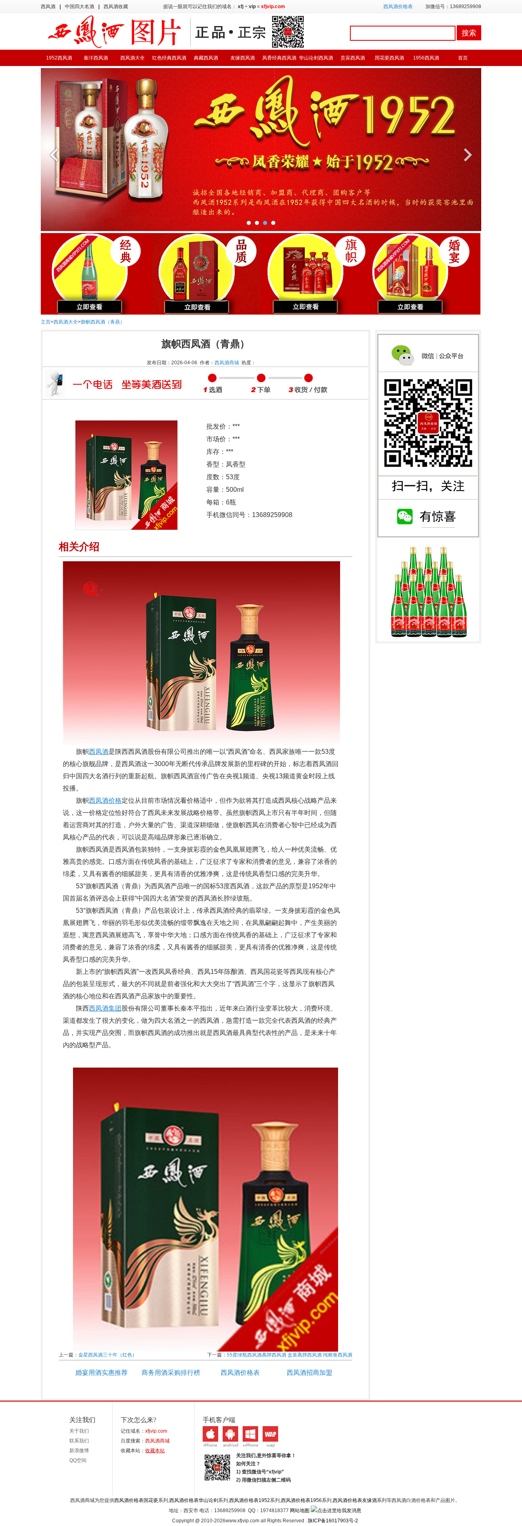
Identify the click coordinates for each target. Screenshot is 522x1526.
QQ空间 (77, 1460)
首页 (463, 58)
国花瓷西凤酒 (389, 58)
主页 (46, 322)
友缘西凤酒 (242, 58)
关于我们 (79, 1431)
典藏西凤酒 (206, 58)
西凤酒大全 (132, 58)
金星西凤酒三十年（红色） (107, 1355)
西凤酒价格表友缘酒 (355, 1500)
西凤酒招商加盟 (309, 1372)
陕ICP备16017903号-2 (333, 1521)
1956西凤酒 (426, 58)
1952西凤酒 (59, 58)
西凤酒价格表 (398, 6)
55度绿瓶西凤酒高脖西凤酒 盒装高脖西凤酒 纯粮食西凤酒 (289, 1355)
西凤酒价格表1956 (301, 1500)
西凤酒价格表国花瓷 (136, 1500)
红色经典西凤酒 (169, 58)
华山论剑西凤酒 (316, 58)
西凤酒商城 (227, 363)
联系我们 (79, 1441)
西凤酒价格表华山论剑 (193, 1500)
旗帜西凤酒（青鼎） (103, 322)
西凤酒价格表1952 (249, 1500)
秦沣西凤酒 (96, 58)
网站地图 (300, 1510)
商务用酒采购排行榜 (171, 1372)
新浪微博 (79, 1450)
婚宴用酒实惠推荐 (101, 1372)
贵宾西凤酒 (353, 58)
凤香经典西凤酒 (279, 58)
